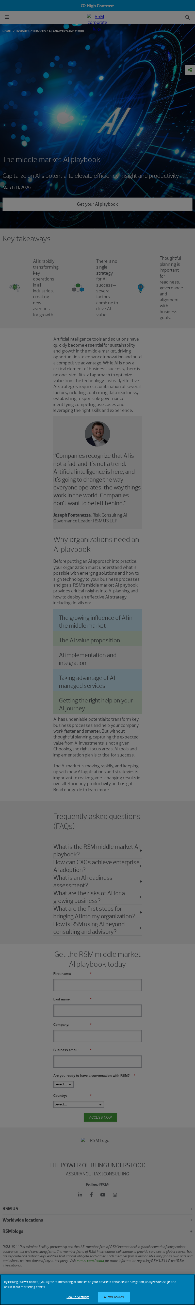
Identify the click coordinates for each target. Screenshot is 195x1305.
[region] (97, 1289)
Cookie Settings (78, 1297)
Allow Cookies (114, 1297)
